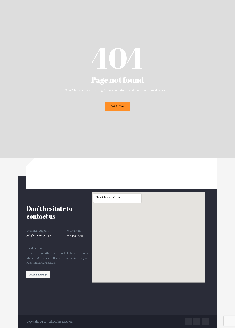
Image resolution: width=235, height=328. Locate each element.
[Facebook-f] (188, 321)
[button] (38, 274)
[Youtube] (205, 321)
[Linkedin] (196, 321)
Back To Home (117, 106)
